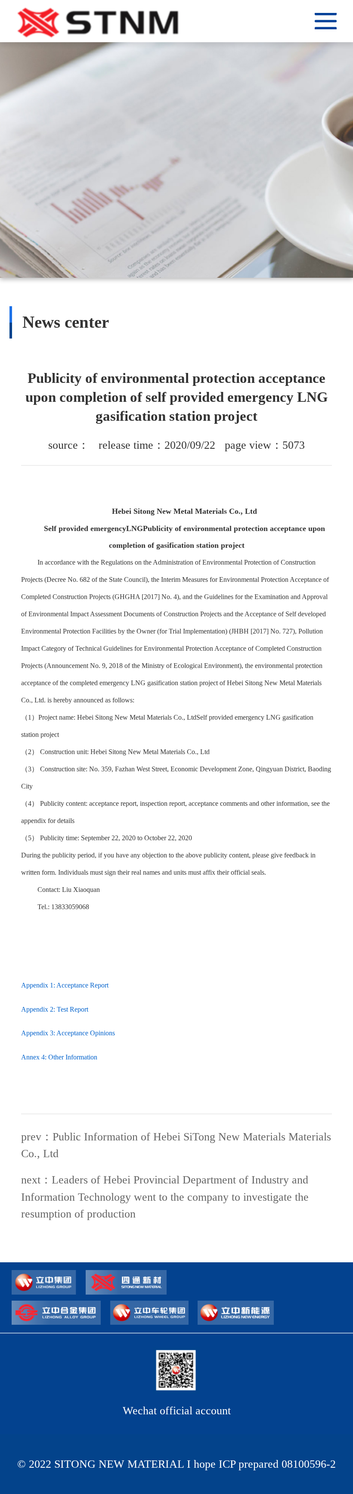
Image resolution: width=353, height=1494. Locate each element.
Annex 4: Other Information (59, 1057)
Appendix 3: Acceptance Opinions (68, 1033)
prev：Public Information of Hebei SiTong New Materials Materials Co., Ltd (176, 1145)
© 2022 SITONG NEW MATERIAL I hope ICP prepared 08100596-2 (176, 1464)
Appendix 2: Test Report (54, 1009)
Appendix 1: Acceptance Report (64, 985)
